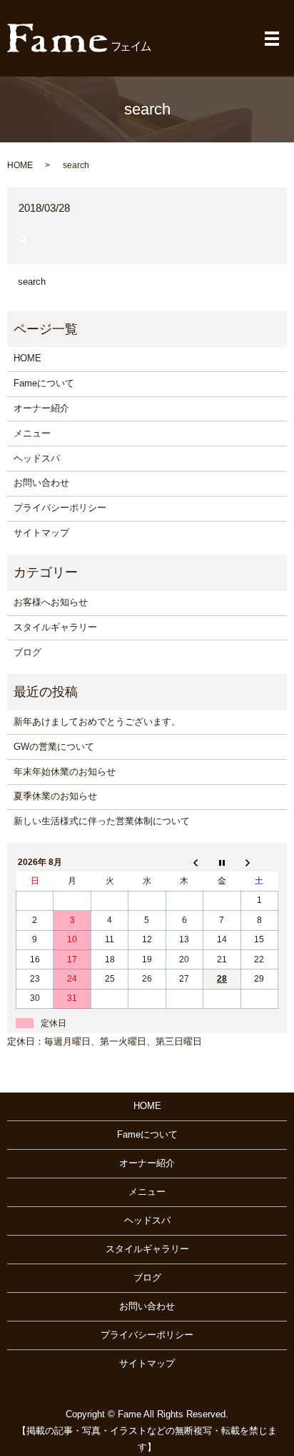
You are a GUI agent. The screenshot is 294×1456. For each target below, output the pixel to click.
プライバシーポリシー (60, 507)
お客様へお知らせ (51, 602)
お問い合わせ (41, 482)
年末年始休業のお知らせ (65, 771)
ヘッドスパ (37, 458)
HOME (20, 165)
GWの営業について (54, 746)
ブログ (27, 652)
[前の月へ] (184, 862)
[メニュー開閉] (272, 38)
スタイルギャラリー (55, 627)
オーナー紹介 (41, 408)
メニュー (32, 433)
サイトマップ (41, 532)
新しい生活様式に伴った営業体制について (102, 821)
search (32, 281)
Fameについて (44, 383)
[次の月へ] (259, 862)
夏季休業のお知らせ (55, 796)
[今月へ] (221, 862)
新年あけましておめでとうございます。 (97, 721)
